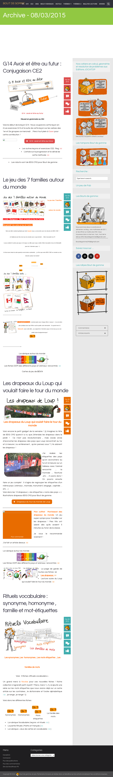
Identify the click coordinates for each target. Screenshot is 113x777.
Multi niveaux (47, 4)
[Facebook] (78, 256)
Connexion (6, 758)
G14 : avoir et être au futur (41, 141)
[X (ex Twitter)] (91, 256)
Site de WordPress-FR (11, 766)
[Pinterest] (97, 256)
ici (48, 155)
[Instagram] (84, 256)
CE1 (27, 4)
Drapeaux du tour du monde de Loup (33, 502)
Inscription (6, 755)
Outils (58, 4)
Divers (102, 4)
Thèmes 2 (77, 4)
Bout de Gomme (14, 3)
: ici (60, 148)
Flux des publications (10, 761)
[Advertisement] (56, 41)
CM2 (37, 4)
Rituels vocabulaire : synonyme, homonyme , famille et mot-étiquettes (30, 603)
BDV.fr (40, 371)
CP (23, 4)
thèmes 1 (67, 4)
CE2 (31, 4)
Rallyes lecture (90, 4)
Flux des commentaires (11, 764)
